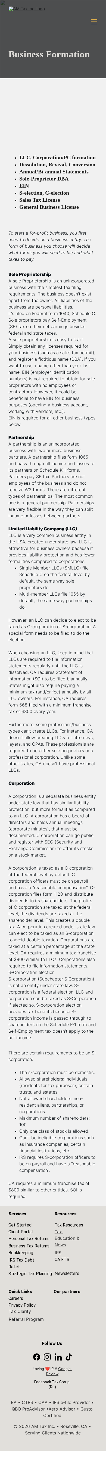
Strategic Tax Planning (30, 1273)
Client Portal (20, 1231)
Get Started (20, 1225)
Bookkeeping (20, 1252)
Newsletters (67, 1273)
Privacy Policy (22, 1305)
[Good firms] (73, 1304)
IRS (58, 1252)
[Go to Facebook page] (36, 1357)
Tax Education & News (68, 1238)
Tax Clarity (20, 1311)
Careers (15, 1298)
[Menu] (94, 21)
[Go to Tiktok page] (68, 1357)
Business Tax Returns (28, 1246)
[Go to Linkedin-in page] (58, 1357)
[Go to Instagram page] (47, 1357)
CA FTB (62, 1259)
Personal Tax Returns (28, 1238)
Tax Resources (69, 1225)
